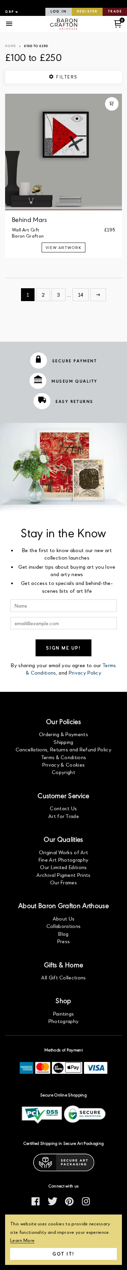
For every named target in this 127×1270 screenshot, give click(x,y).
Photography (63, 1021)
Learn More (22, 1240)
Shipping (63, 742)
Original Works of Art (63, 852)
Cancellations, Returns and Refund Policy (63, 749)
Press (63, 941)
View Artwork (63, 247)
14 (81, 294)
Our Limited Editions (63, 867)
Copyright (63, 772)
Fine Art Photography (63, 859)
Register (87, 12)
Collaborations (63, 926)
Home (10, 46)
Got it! (63, 1253)
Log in (58, 12)
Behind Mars (29, 220)
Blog (63, 933)
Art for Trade (63, 816)
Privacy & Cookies (63, 764)
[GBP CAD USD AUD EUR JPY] (10, 12)
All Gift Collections (63, 977)
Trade (115, 12)
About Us (63, 918)
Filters (66, 77)
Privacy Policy (85, 672)
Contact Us (63, 808)
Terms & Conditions (63, 757)
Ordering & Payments (63, 734)
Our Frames (63, 882)
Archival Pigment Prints (63, 874)
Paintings (63, 1013)
